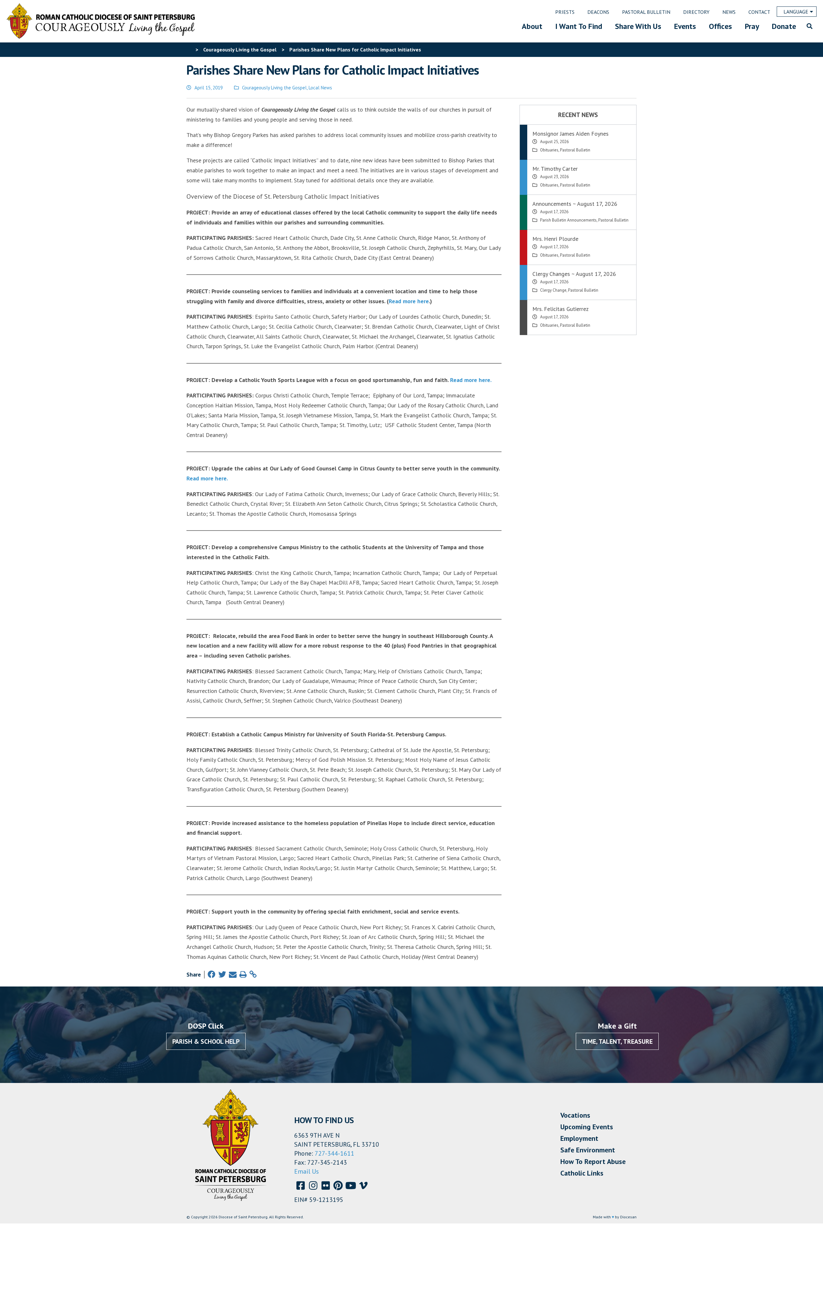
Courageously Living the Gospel (274, 88)
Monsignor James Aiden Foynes (570, 133)
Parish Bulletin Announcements (568, 220)
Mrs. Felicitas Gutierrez (560, 309)
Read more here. (471, 380)
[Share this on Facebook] (211, 974)
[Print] (243, 974)
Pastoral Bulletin (575, 150)
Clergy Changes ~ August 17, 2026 (574, 273)
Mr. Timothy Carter (555, 168)
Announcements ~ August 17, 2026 (574, 203)
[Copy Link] (253, 974)
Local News (320, 88)
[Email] (233, 974)
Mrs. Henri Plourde (555, 238)
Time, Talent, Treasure (617, 1041)
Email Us (306, 1171)
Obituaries (549, 150)
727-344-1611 (334, 1153)
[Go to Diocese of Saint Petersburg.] (189, 49)
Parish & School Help (206, 1041)
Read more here (409, 301)
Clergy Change (553, 290)
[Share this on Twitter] (222, 974)
